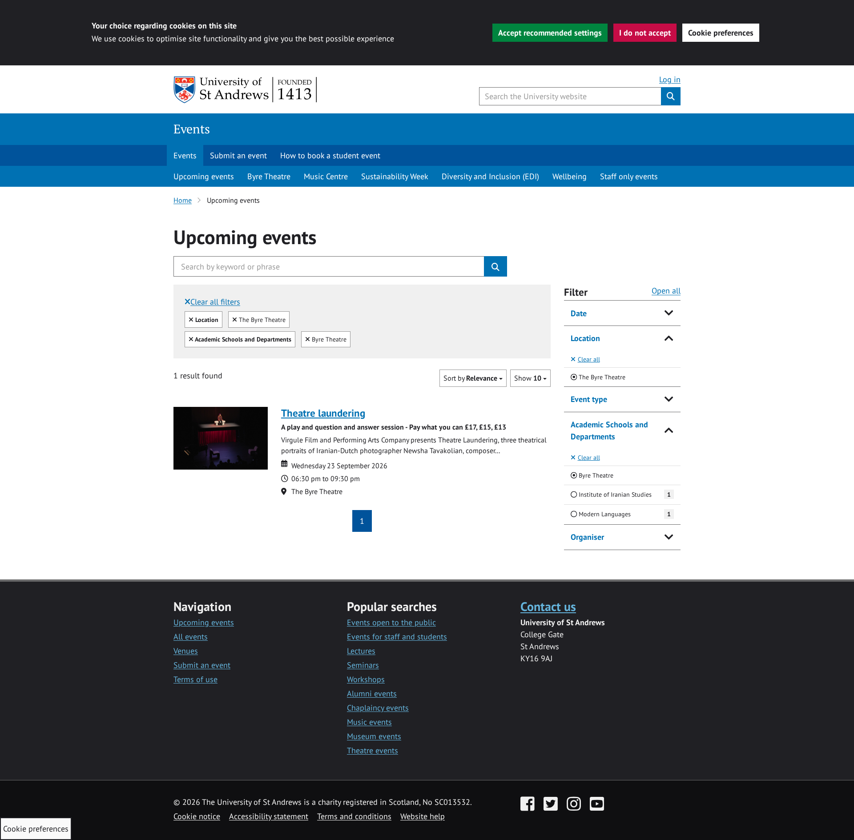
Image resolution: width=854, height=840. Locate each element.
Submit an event (238, 155)
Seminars (363, 665)
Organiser (587, 537)
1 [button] (362, 521)
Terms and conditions (354, 816)
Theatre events (372, 750)
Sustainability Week (394, 176)
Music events (369, 722)
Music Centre (326, 176)
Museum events (374, 736)
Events (191, 129)
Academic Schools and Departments (609, 430)
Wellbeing (569, 176)
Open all (666, 290)
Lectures (361, 651)
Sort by (470, 378)
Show (527, 378)
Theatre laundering (323, 412)
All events (190, 636)
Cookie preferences (720, 33)
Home (182, 200)
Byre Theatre (268, 176)
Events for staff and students (397, 636)
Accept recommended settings (550, 33)
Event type (589, 399)
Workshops (366, 679)
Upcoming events (203, 176)
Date (579, 313)
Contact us (548, 606)
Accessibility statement (268, 816)
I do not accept (645, 33)
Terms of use (195, 679)
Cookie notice (196, 816)
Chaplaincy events (378, 708)
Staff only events (629, 176)
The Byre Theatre (261, 319)
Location (585, 338)
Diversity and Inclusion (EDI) (490, 176)
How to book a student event (330, 155)
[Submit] (495, 266)
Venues (185, 651)
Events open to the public (391, 622)
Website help (422, 816)
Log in (670, 79)
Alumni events (372, 693)
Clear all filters (215, 302)
